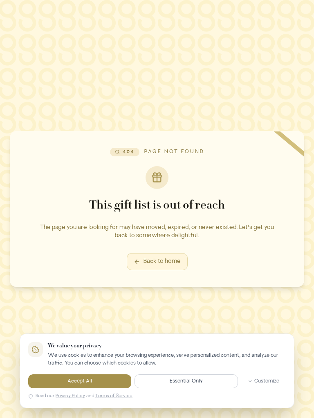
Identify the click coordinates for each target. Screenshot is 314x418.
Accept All (79, 381)
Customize (266, 381)
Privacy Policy (70, 396)
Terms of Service (113, 396)
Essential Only (186, 381)
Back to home (162, 261)
